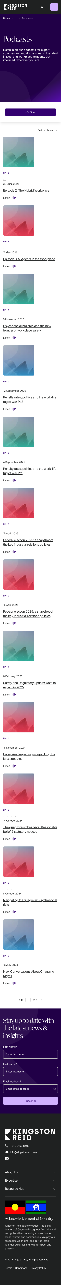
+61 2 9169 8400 (19, 1145)
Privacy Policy (38, 1268)
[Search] (42, 7)
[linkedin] (7, 1158)
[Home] (15, 6)
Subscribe (30, 1100)
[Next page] (41, 1000)
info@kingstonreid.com (23, 1152)
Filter (33, 112)
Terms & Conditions (16, 1268)
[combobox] (48, 130)
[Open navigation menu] (54, 7)
